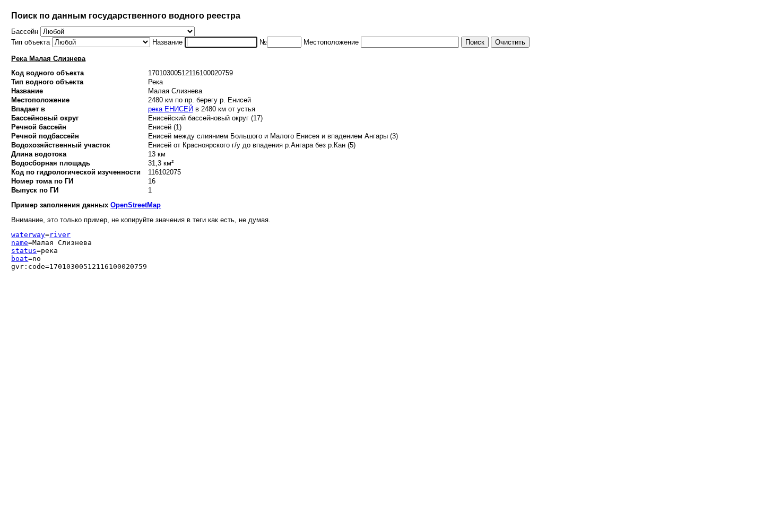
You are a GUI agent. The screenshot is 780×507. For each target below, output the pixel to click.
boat (19, 259)
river (60, 235)
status (24, 251)
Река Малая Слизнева (48, 59)
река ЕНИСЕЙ (170, 109)
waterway (28, 235)
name (19, 243)
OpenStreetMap (135, 205)
